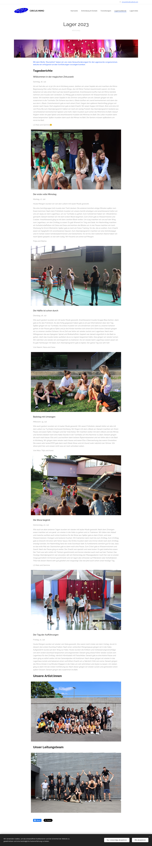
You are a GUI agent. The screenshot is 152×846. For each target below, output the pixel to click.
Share (38, 820)
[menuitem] (75, 10)
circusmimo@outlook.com (130, 2)
